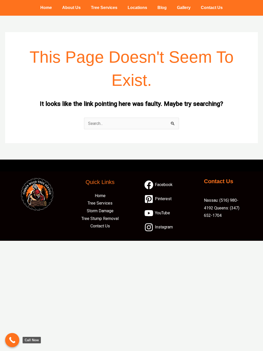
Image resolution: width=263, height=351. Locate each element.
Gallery (184, 7)
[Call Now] (12, 340)
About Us (71, 7)
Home (46, 7)
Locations (137, 7)
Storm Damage (100, 210)
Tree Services (104, 7)
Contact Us (212, 7)
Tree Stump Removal (100, 218)
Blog (162, 7)
